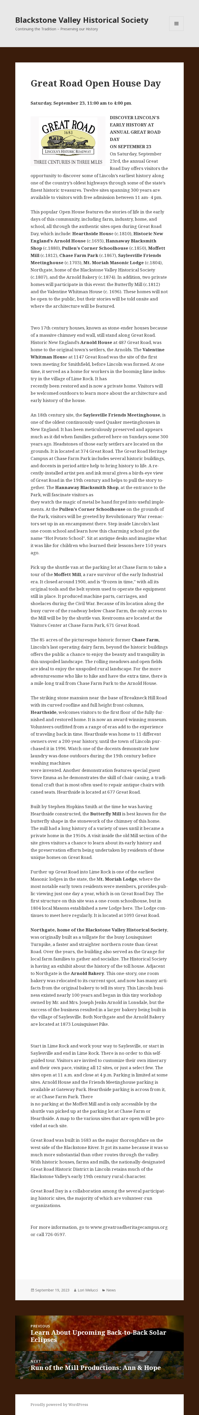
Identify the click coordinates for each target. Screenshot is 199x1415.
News (111, 1290)
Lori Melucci (88, 1290)
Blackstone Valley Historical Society (81, 20)
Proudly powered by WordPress (59, 1404)
